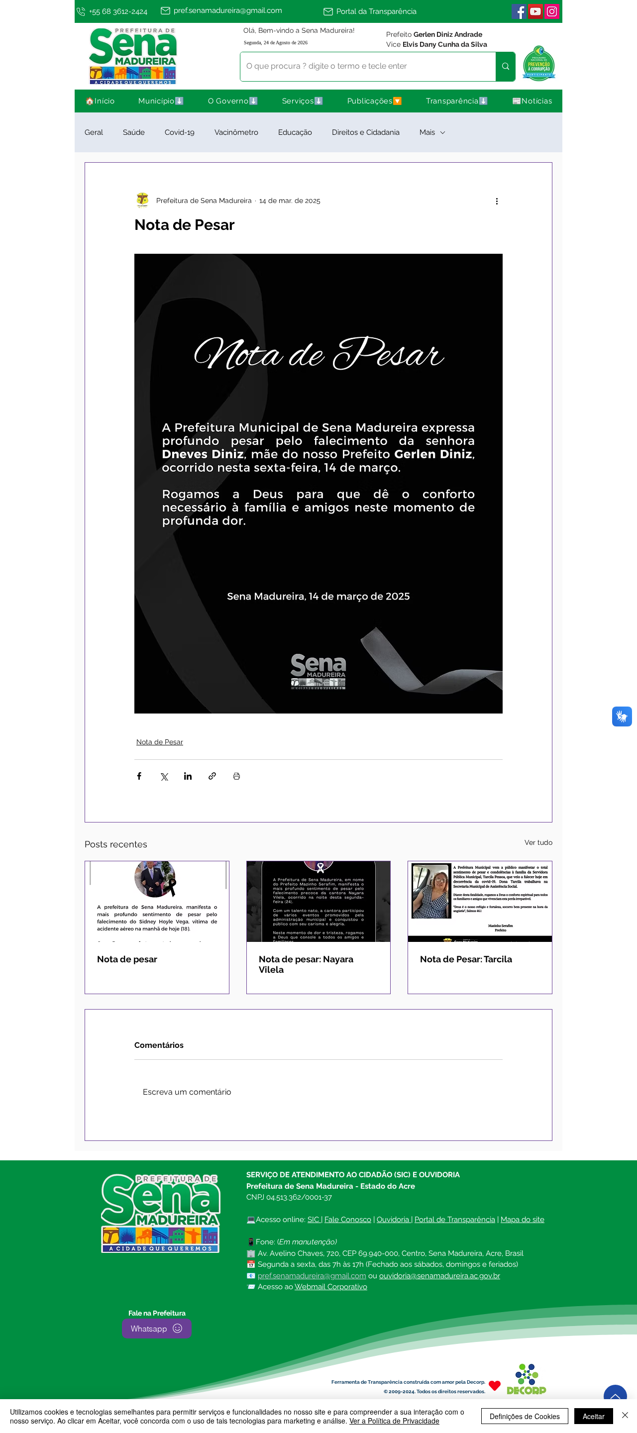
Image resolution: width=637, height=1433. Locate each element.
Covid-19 (180, 132)
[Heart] (494, 1386)
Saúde (134, 132)
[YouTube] (535, 11)
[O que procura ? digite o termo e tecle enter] (505, 66)
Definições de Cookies (525, 1416)
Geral (94, 132)
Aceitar (594, 1416)
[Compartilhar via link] (212, 776)
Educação (295, 132)
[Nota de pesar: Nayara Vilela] (319, 901)
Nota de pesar (127, 959)
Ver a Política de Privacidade (394, 1421)
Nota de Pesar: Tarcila (466, 959)
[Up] (615, 1396)
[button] (161, 101)
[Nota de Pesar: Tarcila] (480, 901)
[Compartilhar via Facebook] (139, 776)
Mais (427, 132)
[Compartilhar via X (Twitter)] (163, 776)
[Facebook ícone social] (519, 11)
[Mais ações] (497, 200)
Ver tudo (538, 842)
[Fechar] (625, 1416)
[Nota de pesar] (157, 901)
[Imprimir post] (236, 776)
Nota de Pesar (159, 742)
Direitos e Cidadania (366, 132)
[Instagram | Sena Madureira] (551, 11)
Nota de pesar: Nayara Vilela (306, 964)
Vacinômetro (236, 132)
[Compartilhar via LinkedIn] (188, 776)
